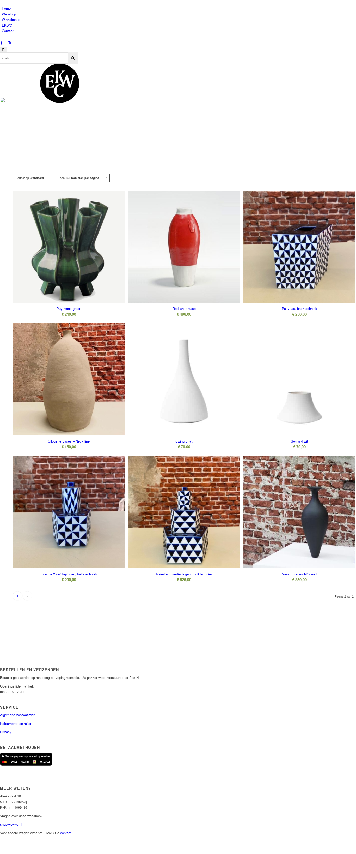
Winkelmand (11, 19)
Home (6, 8)
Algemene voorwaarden (17, 714)
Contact (8, 30)
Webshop (9, 13)
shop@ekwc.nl (11, 824)
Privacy (5, 731)
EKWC (7, 25)
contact (65, 832)
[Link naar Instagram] (9, 43)
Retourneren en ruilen (16, 723)
